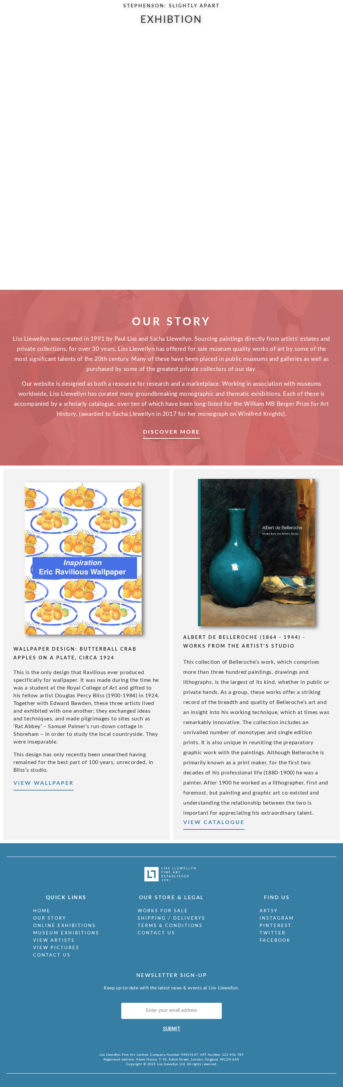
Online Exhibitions (64, 926)
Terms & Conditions (170, 926)
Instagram (277, 918)
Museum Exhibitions (66, 933)
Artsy (269, 911)
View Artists (54, 940)
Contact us (52, 955)
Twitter (273, 933)
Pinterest (276, 926)
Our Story (49, 918)
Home (42, 911)
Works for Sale (163, 911)
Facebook (275, 940)
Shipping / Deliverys (171, 918)
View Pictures (56, 948)
